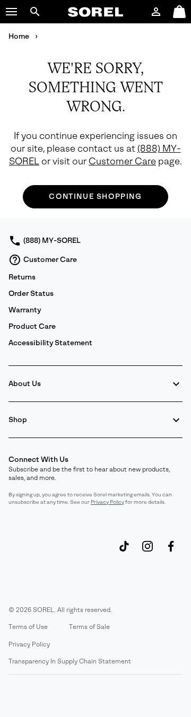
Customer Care (122, 161)
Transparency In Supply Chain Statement (69, 661)
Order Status (31, 294)
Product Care (32, 326)
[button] (11, 11)
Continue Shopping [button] (95, 196)
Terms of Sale (89, 627)
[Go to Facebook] (171, 551)
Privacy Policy (107, 502)
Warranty (24, 310)
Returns (22, 277)
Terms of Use (28, 627)
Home (19, 36)
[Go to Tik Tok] (124, 551)
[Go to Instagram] (147, 551)
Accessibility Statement (50, 343)
